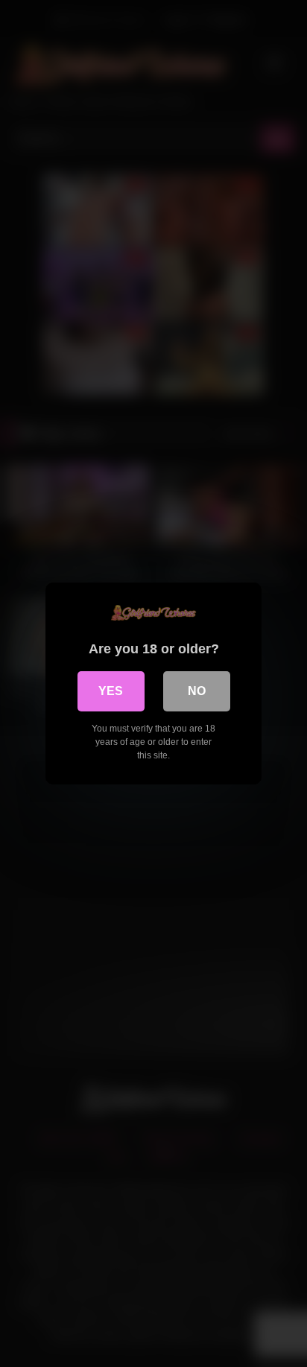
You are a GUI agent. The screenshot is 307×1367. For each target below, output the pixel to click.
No (197, 691)
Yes (110, 691)
